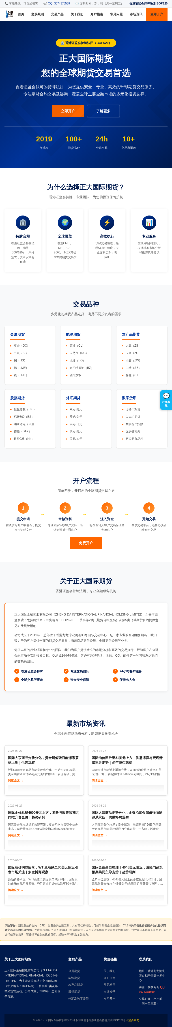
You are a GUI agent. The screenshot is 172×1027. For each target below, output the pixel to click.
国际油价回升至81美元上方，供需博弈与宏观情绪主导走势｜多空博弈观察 (127, 760)
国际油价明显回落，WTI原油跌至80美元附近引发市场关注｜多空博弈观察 (43, 869)
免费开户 (86, 543)
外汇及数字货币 (78, 998)
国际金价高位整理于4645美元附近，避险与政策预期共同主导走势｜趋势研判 (127, 869)
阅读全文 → (16, 780)
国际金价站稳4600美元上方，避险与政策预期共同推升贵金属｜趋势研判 (43, 815)
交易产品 (57, 14)
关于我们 (77, 14)
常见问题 (116, 14)
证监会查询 (132, 1020)
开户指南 (96, 14)
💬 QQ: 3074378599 (56, 3)
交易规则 (37, 14)
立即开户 (156, 14)
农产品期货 (75, 984)
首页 (21, 14)
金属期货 (74, 971)
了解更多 (103, 111)
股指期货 (74, 991)
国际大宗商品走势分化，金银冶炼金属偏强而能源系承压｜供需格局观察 (127, 815)
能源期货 (74, 978)
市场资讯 (136, 14)
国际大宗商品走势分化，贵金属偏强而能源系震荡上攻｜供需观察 (43, 760)
